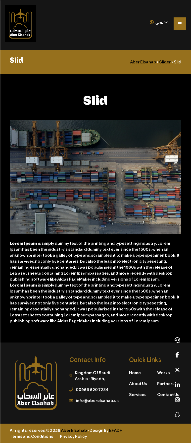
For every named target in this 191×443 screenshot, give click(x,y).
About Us (138, 383)
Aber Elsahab (74, 430)
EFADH (116, 430)
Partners (166, 383)
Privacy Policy (73, 436)
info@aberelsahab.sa (97, 400)
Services (137, 394)
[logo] (20, 23)
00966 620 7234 (92, 389)
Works (163, 372)
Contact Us (168, 394)
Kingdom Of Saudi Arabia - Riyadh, (92, 375)
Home (135, 372)
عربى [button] (159, 22)
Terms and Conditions (31, 436)
